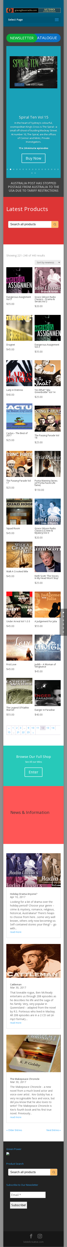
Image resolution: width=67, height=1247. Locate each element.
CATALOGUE (46, 37)
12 (42, 169)
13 (45, 169)
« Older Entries (14, 1130)
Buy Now (33, 158)
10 (35, 169)
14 (48, 169)
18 (32, 173)
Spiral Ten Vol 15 (33, 117)
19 (35, 173)
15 (51, 169)
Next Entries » (54, 1130)
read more (15, 932)
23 (28, 732)
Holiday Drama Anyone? (23, 894)
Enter (33, 772)
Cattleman (16, 984)
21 (18, 732)
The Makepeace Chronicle (24, 1079)
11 (39, 169)
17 (58, 169)
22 (23, 732)
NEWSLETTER (22, 37)
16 (54, 169)
